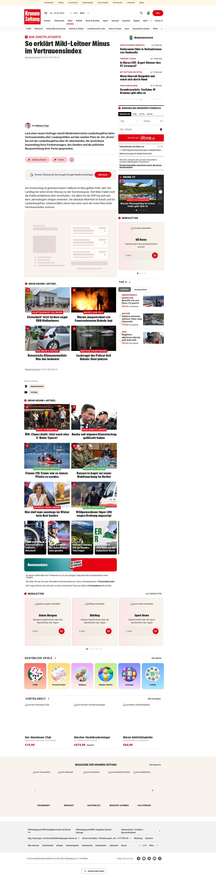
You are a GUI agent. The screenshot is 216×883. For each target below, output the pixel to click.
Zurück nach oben (94, 871)
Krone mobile (103, 3)
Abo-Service (33, 845)
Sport (105, 21)
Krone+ (47, 21)
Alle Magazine (155, 765)
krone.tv (159, 21)
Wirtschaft (39, 29)
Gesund (115, 21)
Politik (79, 21)
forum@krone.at (96, 585)
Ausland (126, 21)
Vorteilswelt (48, 3)
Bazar (141, 3)
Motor (146, 21)
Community (73, 3)
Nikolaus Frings (42, 126)
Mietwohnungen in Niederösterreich (141, 154)
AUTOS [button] (142, 114)
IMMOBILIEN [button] (124, 114)
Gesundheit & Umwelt (141, 29)
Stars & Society (92, 21)
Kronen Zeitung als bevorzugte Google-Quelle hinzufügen (71, 174)
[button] (151, 21)
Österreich (59, 21)
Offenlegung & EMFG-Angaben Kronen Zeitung (94, 831)
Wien (70, 21)
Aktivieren (103, 175)
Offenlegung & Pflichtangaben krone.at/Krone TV (49, 831)
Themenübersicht (106, 581)
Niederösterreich (33, 57)
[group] (35, 538)
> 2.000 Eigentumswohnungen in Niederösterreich (141, 150)
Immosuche (117, 3)
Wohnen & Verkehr (76, 29)
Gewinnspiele (87, 3)
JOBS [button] (134, 114)
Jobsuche (131, 3)
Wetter (155, 29)
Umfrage (34, 392)
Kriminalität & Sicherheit (55, 29)
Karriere (149, 838)
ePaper (61, 3)
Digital (136, 21)
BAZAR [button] (149, 114)
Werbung (138, 838)
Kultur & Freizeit (115, 29)
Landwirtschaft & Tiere (96, 29)
